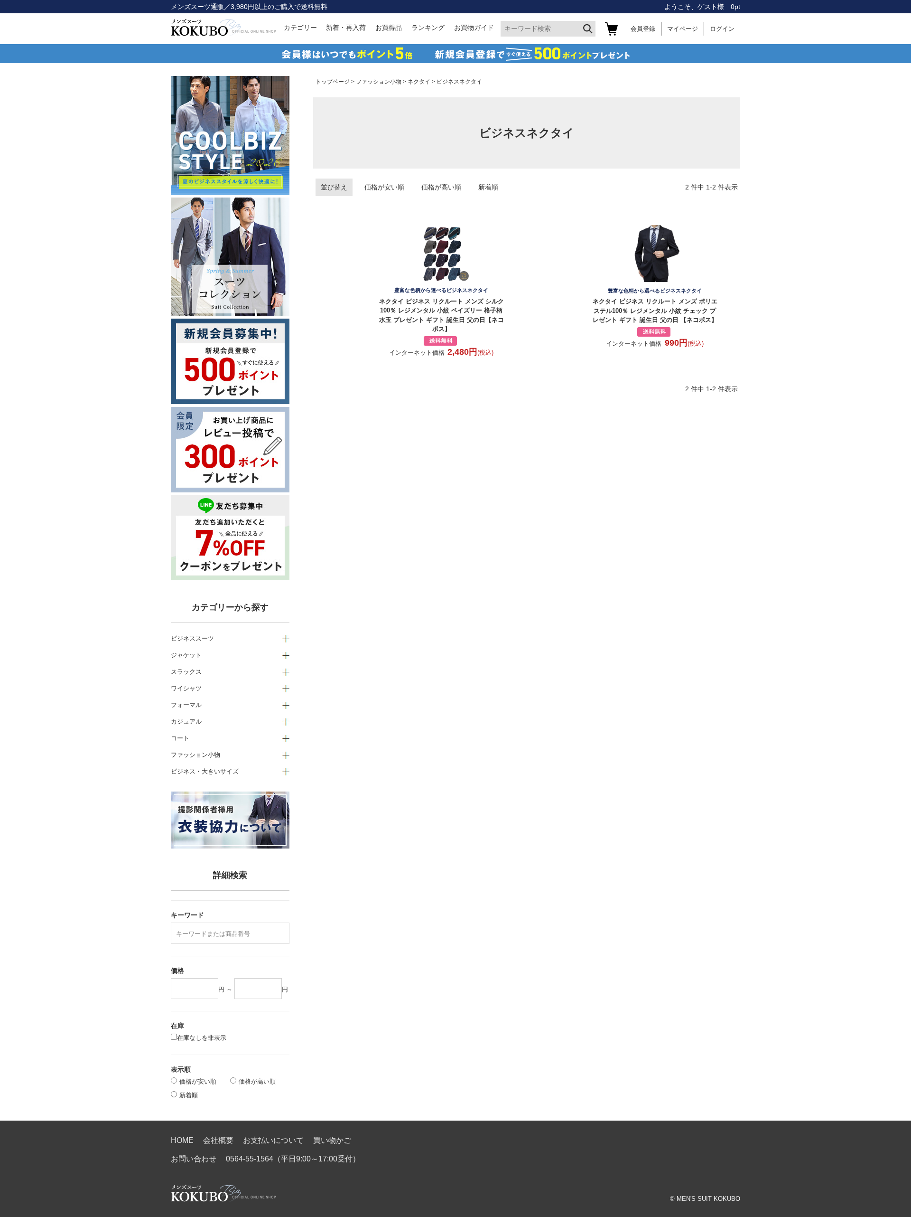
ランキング (428, 27)
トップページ (333, 81)
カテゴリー (300, 27)
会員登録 (643, 28)
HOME (182, 1140)
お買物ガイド (474, 27)
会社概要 (218, 1140)
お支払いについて (273, 1140)
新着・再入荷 (346, 27)
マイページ (682, 28)
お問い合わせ (193, 1159)
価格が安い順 (384, 187)
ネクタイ (419, 81)
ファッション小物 (378, 81)
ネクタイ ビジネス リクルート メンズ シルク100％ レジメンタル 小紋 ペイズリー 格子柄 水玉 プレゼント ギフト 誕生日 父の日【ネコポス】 (441, 309)
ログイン (722, 28)
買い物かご (332, 1140)
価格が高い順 (441, 187)
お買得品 (388, 27)
